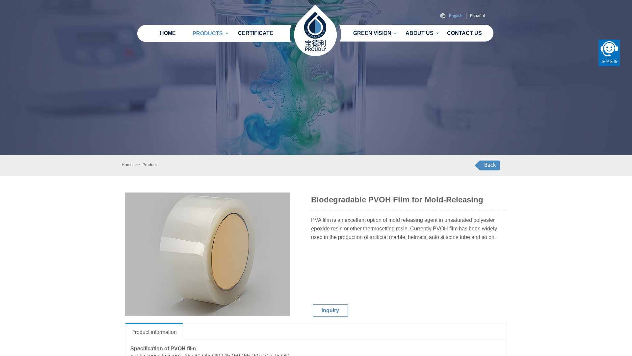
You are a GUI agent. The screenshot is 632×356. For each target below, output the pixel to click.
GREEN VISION (372, 33)
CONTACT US (464, 33)
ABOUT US (420, 33)
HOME (168, 33)
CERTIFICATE (255, 33)
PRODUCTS (208, 33)
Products (150, 165)
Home (127, 165)
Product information (154, 332)
